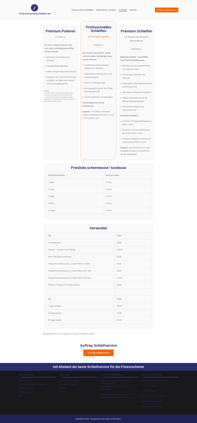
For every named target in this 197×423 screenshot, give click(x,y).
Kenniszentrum (25, 380)
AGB (20, 396)
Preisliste (123, 10)
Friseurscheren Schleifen (82, 10)
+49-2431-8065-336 (121, 397)
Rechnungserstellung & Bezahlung (32, 384)
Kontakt (133, 10)
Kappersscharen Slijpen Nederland (155, 380)
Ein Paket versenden (27, 388)
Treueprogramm (25, 392)
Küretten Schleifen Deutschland (153, 396)
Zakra (108, 419)
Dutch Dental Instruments (151, 401)
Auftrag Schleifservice (166, 10)
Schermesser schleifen (106, 10)
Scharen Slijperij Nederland (152, 406)
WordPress (117, 419)
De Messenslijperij (148, 391)
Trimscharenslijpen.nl (149, 386)
